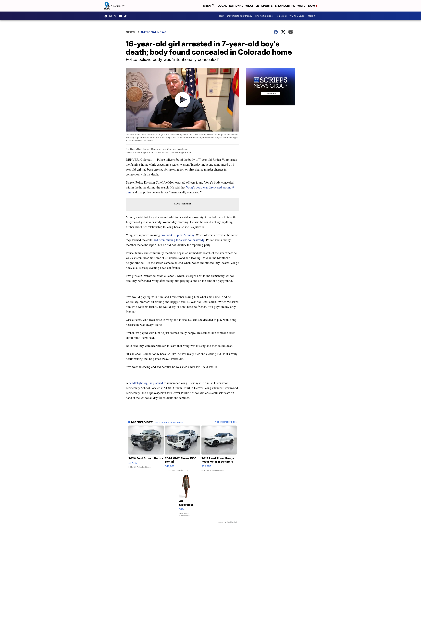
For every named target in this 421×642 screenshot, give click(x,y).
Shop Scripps (285, 5)
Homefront (281, 16)
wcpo (116, 16)
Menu (207, 5)
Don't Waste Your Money (239, 16)
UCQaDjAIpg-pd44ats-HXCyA (121, 16)
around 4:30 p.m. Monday (177, 235)
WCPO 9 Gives (296, 16)
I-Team (221, 16)
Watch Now (306, 5)
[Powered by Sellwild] (232, 522)
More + (311, 16)
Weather (252, 5)
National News (153, 32)
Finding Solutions (264, 16)
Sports (267, 5)
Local (222, 5)
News (130, 32)
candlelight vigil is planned (146, 383)
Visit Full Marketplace (226, 422)
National (236, 5)
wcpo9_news (111, 16)
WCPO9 (106, 16)
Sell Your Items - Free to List (168, 422)
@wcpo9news (126, 16)
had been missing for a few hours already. (179, 240)
